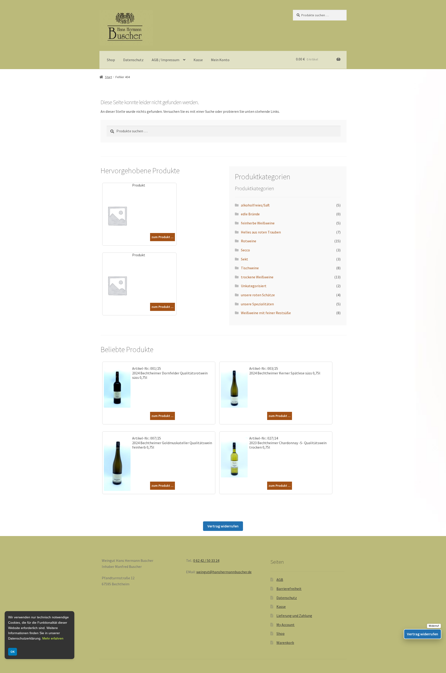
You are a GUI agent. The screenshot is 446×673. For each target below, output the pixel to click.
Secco (245, 250)
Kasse (198, 59)
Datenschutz (133, 59)
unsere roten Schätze (258, 295)
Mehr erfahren (52, 638)
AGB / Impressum (165, 59)
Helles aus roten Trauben (261, 232)
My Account (285, 624)
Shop (111, 59)
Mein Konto (220, 59)
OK (12, 652)
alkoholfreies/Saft (255, 205)
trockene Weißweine (257, 277)
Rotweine (248, 241)
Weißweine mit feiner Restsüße (266, 312)
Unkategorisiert (253, 285)
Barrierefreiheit (289, 588)
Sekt (244, 259)
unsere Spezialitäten (257, 304)
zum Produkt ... (162, 237)
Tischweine (250, 268)
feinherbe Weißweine (258, 223)
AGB (279, 579)
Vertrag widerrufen (223, 526)
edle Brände (250, 214)
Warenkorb (285, 642)
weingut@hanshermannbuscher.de (224, 572)
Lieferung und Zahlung (294, 615)
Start (108, 77)
